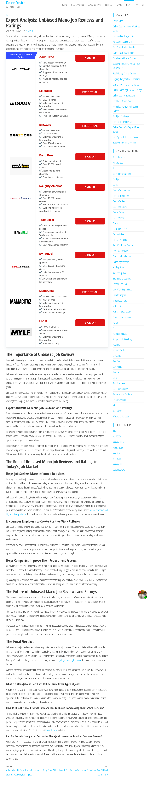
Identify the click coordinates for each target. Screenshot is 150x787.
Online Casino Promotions (124, 95)
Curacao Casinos (120, 228)
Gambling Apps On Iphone (124, 52)
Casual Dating (118, 212)
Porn (128, 4)
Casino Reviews (119, 201)
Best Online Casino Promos (124, 142)
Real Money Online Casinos (124, 73)
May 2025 (117, 458)
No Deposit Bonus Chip (123, 41)
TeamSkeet (46, 219)
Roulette (116, 344)
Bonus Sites (118, 21)
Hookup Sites (77, 4)
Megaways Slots (120, 300)
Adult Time (46, 57)
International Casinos (122, 278)
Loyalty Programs (120, 295)
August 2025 (118, 447)
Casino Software (120, 206)
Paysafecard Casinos (122, 317)
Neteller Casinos (120, 306)
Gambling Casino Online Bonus (126, 84)
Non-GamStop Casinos (123, 311)
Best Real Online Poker (123, 101)
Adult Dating (94, 4)
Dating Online (118, 234)
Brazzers (45, 124)
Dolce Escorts (51, 730)
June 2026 (117, 431)
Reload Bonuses (120, 333)
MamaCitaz (46, 290)
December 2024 (119, 469)
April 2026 (117, 436)
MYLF (43, 321)
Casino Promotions (121, 195)
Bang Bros (46, 155)
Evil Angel (46, 253)
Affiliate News (119, 162)
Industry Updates (120, 273)
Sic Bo (115, 377)
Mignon (29, 30)
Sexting (108, 4)
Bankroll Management (122, 173)
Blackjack (116, 179)
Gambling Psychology (122, 256)
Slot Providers (119, 383)
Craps (115, 223)
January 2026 (118, 442)
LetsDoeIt (45, 90)
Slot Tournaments (120, 389)
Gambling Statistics (121, 262)
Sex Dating (117, 366)
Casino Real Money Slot (123, 121)
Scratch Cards (119, 350)
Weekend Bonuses (121, 416)
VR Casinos (117, 411)
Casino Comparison (121, 190)
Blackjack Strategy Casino (123, 116)
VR (137, 4)
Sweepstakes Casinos (122, 394)
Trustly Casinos (119, 400)
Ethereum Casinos (120, 240)
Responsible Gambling (122, 339)
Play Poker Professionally (124, 47)
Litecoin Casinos (120, 284)
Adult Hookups (119, 157)
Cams (119, 4)
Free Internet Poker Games (124, 58)
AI (143, 4)
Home (64, 4)
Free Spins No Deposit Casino (125, 137)
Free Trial (90, 92)
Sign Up (90, 58)
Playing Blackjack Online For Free (126, 79)
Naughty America (50, 186)
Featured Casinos (120, 251)
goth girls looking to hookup (70, 660)
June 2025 (117, 453)
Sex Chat (116, 361)
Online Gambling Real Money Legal (127, 90)
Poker (115, 322)
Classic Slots (118, 218)
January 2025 (118, 464)
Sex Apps (117, 355)
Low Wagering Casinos (122, 289)
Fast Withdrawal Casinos (123, 245)
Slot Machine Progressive (124, 36)
